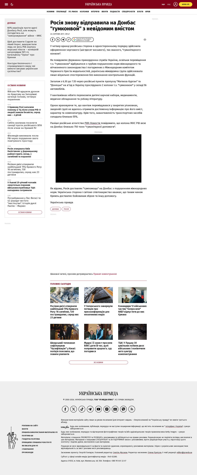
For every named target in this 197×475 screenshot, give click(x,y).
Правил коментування (105, 274)
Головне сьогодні (60, 284)
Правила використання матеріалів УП (39, 432)
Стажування (28, 449)
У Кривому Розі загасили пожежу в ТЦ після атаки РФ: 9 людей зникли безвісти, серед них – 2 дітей (24, 111)
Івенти (105, 11)
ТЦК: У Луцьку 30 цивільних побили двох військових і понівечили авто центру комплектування (131, 349)
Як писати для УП (30, 446)
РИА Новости (93, 123)
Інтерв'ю (95, 11)
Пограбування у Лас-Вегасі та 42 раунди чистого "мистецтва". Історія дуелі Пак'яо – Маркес (24, 202)
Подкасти (115, 11)
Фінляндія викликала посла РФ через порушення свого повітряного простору (23, 138)
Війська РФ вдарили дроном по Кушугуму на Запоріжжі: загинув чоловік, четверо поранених (23, 95)
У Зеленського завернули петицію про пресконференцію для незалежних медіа (98, 310)
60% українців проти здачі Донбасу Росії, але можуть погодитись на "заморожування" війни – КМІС (24, 31)
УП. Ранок (73, 11)
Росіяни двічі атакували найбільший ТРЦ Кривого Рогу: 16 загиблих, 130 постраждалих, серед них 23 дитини (64, 312)
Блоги (140, 11)
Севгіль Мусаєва (120, 452)
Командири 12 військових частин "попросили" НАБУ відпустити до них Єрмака (132, 310)
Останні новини (17, 85)
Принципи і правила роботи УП (36, 442)
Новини (50, 11)
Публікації (61, 11)
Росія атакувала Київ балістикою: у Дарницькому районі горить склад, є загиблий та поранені (23, 152)
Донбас (55, 209)
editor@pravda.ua (184, 452)
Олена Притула (154, 452)
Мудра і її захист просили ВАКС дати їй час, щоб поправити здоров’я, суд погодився (98, 347)
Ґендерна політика (31, 439)
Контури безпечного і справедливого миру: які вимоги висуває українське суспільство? (22, 67)
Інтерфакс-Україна (173, 426)
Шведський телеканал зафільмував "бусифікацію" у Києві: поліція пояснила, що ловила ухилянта (63, 349)
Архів (147, 11)
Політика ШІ (27, 436)
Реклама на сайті (30, 426)
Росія (66, 209)
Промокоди (27, 452)
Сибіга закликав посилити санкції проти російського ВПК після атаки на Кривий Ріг (25, 125)
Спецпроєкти (128, 11)
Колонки (84, 11)
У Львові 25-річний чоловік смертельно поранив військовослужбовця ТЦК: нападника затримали (22, 186)
